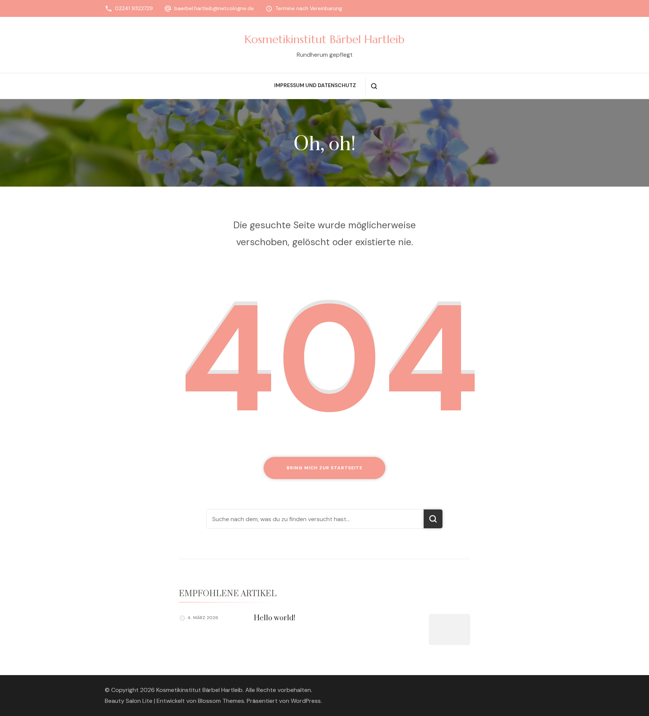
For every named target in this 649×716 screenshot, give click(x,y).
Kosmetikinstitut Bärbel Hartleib (324, 39)
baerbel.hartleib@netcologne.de (214, 8)
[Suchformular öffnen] (373, 86)
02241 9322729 (134, 8)
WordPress (306, 701)
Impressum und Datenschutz (315, 85)
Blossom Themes (221, 701)
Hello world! (274, 618)
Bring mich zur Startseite (324, 468)
